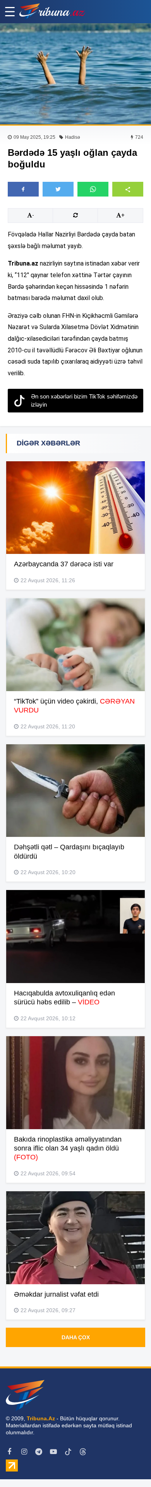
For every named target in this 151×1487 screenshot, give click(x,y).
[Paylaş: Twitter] (58, 189)
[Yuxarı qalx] (129, 1465)
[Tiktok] (68, 1452)
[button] (127, 189)
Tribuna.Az (41, 1418)
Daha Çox (76, 1337)
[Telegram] (38, 1452)
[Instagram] (24, 1452)
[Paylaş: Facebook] (23, 189)
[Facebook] (9, 1452)
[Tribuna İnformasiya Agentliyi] (52, 11)
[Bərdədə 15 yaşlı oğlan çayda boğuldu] (75, 73)
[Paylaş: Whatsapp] (92, 189)
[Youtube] (53, 1452)
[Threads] (82, 1452)
